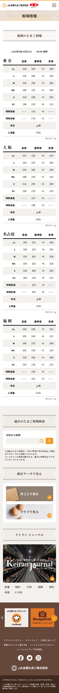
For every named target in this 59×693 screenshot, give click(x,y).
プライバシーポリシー (13, 640)
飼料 (51, 587)
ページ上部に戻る (54, 618)
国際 (40, 587)
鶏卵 (17, 587)
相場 (7, 592)
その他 (18, 592)
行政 (29, 587)
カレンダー (41, 441)
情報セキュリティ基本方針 (15, 644)
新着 (7, 587)
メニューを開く (54, 5)
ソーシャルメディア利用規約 (29, 649)
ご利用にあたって (47, 640)
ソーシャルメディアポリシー (42, 644)
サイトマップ (31, 640)
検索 (49, 441)
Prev (2, 617)
